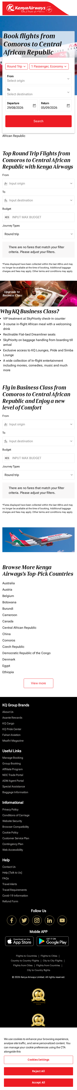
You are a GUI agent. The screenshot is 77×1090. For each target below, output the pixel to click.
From (10, 76)
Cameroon (9, 615)
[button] (49, 66)
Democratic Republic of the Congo (26, 653)
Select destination (20, 94)
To (8, 89)
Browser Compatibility (15, 826)
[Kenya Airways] (11, 920)
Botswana (9, 602)
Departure (13, 103)
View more (38, 683)
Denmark (8, 659)
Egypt (6, 666)
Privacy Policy (10, 809)
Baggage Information (15, 792)
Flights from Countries (48, 965)
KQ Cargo (8, 723)
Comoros (8, 640)
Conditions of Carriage (15, 815)
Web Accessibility (12, 849)
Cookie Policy (10, 832)
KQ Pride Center (11, 729)
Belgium (8, 596)
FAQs (5, 878)
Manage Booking (12, 757)
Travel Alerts (9, 884)
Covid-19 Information (15, 895)
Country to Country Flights (25, 960)
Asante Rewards (12, 717)
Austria (7, 589)
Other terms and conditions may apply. (52, 271)
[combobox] (40, 183)
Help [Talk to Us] (12, 872)
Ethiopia (8, 672)
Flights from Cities (23, 965)
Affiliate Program (12, 769)
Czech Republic (13, 647)
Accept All (38, 1082)
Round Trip (14, 66)
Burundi (7, 608)
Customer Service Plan (15, 838)
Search (38, 121)
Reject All (38, 1071)
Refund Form (10, 901)
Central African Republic (19, 628)
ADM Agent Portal (13, 780)
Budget (6, 208)
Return (45, 103)
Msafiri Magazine (12, 740)
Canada (7, 621)
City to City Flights (52, 960)
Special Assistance (13, 786)
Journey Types (11, 225)
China (6, 634)
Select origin (16, 81)
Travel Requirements (14, 889)
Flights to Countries (26, 955)
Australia (8, 583)
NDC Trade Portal (12, 775)
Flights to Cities (49, 955)
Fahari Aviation (11, 734)
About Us (7, 711)
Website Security (12, 821)
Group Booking (11, 763)
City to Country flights (38, 970)
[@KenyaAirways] (24, 920)
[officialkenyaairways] (37, 920)
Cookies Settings (38, 1059)
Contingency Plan (12, 844)
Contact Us (9, 866)
